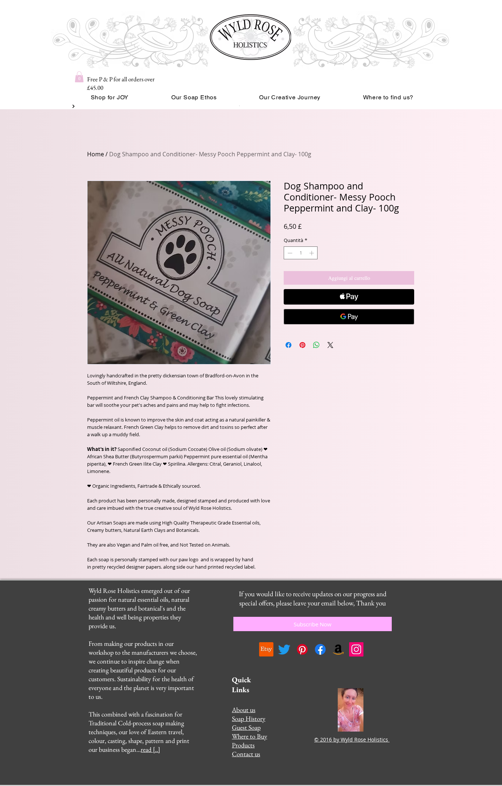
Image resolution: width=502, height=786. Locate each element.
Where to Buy (249, 736)
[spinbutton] (301, 253)
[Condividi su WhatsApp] (316, 345)
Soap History (248, 718)
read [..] (150, 749)
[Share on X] (330, 345)
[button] (79, 76)
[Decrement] (289, 253)
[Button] (73, 106)
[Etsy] (266, 649)
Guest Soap (246, 727)
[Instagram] (356, 649)
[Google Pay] (349, 316)
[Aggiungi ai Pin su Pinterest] (302, 345)
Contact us (246, 754)
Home (95, 154)
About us (243, 709)
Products (243, 745)
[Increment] (312, 253)
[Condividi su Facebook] (288, 345)
